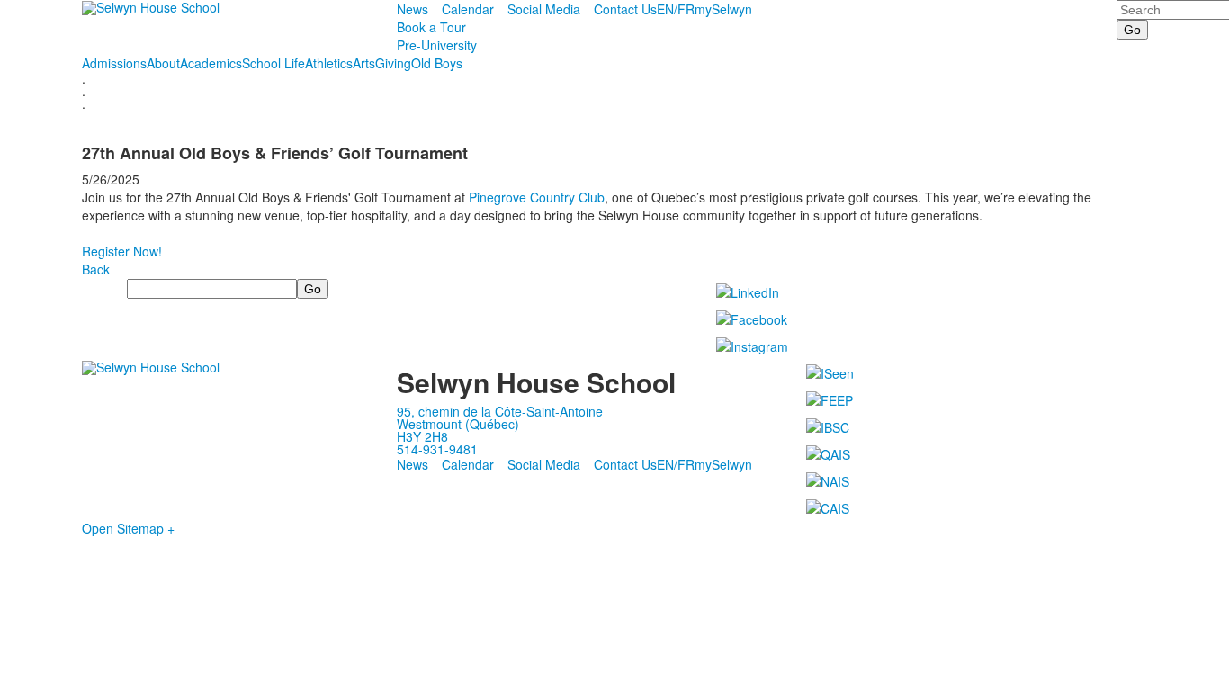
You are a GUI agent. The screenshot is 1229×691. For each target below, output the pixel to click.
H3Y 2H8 (422, 436)
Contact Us (625, 9)
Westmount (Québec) (458, 424)
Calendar (468, 9)
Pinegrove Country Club (537, 197)
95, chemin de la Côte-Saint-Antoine (500, 411)
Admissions (114, 63)
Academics (211, 63)
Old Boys (436, 63)
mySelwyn (723, 9)
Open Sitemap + (128, 528)
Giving (393, 63)
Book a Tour (431, 27)
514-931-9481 (437, 449)
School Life (273, 63)
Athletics (329, 63)
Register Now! (122, 251)
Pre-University (437, 45)
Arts (364, 63)
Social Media (543, 9)
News (412, 9)
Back (96, 269)
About (163, 63)
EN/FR (676, 9)
